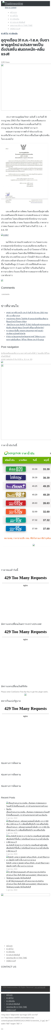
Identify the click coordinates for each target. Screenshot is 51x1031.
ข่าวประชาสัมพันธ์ (17, 22)
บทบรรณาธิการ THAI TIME (21, 25)
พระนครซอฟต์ (40, 987)
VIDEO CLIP (15, 29)
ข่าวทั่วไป (14, 16)
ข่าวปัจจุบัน (14, 19)
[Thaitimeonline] (12, 3)
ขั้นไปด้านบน (6, 990)
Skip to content (10, 8)
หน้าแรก (13, 12)
